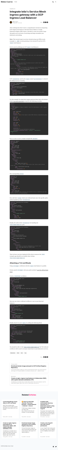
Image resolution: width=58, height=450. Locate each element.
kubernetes (12, 8)
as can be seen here (19, 101)
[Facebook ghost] (53, 446)
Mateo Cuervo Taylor (9, 445)
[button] (53, 2)
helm (18, 352)
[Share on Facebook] (46, 22)
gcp (25, 352)
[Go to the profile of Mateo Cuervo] (11, 22)
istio (22, 352)
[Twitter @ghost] (56, 446)
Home (15, 1)
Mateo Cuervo (15, 21)
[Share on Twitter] (44, 22)
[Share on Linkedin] (47, 22)
